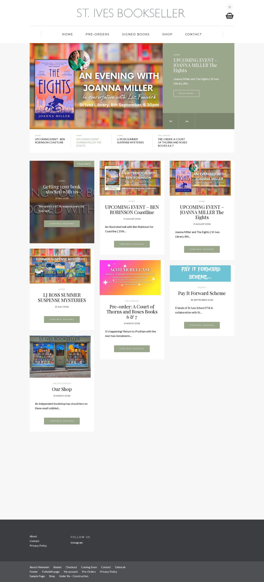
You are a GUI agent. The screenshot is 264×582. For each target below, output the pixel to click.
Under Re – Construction (73, 576)
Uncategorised (62, 383)
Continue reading (62, 223)
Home (67, 34)
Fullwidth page (51, 571)
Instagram (77, 542)
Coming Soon (89, 567)
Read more (186, 93)
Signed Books (136, 34)
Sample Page (37, 576)
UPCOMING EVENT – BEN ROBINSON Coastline (132, 209)
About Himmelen (39, 567)
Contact (193, 34)
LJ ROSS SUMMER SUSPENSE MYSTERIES (62, 297)
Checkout (71, 567)
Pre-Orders (98, 34)
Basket (57, 567)
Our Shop (62, 389)
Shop (167, 34)
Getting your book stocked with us (62, 189)
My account (71, 571)
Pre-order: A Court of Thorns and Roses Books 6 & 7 (132, 311)
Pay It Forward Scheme (202, 293)
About (33, 536)
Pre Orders (164, 135)
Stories (202, 287)
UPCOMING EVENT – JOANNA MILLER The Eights (202, 212)
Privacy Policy (38, 545)
